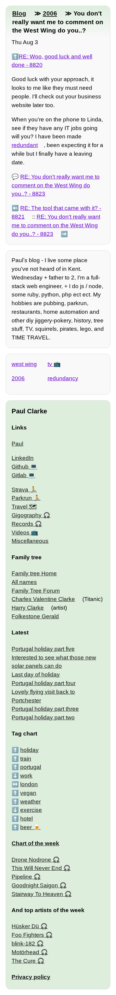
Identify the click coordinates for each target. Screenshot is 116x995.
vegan (28, 793)
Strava (20, 489)
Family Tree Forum (36, 591)
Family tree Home (34, 573)
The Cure (24, 961)
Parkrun (22, 498)
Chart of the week (35, 843)
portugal (30, 767)
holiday (29, 750)
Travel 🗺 (24, 506)
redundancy (63, 378)
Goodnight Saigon (35, 885)
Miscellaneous (30, 541)
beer (26, 827)
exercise (31, 810)
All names (24, 582)
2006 (50, 13)
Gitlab (19, 475)
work (26, 775)
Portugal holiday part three (45, 709)
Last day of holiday (36, 674)
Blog (19, 13)
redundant (25, 145)
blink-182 (23, 943)
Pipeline (22, 877)
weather (30, 801)
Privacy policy (31, 977)
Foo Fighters (28, 935)
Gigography (27, 515)
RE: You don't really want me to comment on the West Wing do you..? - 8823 (56, 185)
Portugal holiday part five (43, 649)
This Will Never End (37, 868)
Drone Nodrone (31, 860)
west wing (24, 364)
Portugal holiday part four (44, 683)
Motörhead (25, 952)
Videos (20, 532)
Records (22, 524)
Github (20, 466)
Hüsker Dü (25, 926)
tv (50, 364)
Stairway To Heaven (37, 894)
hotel (26, 818)
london (29, 784)
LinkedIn (23, 458)
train (25, 758)
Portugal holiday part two (43, 717)
